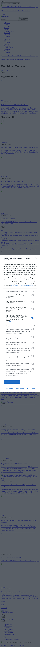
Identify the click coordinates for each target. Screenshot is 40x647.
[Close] (36, 258)
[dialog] (20, 323)
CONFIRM (11, 382)
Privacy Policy (31, 388)
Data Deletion (9, 388)
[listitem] (20, 291)
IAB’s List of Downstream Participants (22, 285)
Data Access (20, 388)
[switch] (32, 295)
